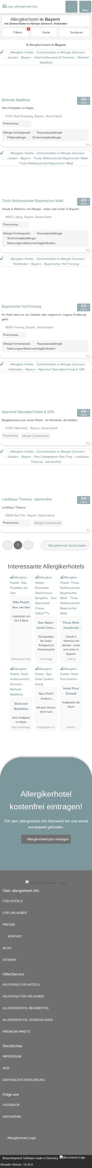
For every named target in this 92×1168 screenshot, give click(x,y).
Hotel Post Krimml (71, 691)
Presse (9, 924)
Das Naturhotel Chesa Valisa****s (46, 626)
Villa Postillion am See (21, 604)
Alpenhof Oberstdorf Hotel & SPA (28, 412)
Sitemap (9, 960)
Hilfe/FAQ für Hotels (21, 984)
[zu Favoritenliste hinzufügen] (5, 55)
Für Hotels (13, 901)
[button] (8, 545)
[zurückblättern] (11, 73)
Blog (7, 948)
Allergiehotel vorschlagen (28, 1020)
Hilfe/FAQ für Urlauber (23, 996)
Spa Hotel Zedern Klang (46, 697)
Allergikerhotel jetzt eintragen (48, 839)
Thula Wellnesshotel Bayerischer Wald (32, 201)
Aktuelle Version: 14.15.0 (16, 1164)
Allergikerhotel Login (21, 1138)
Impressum (12, 1056)
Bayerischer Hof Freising (21, 306)
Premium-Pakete (16, 1031)
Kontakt (14, 936)
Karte (46, 32)
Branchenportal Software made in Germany (29, 1158)
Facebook (11, 1105)
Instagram (12, 1116)
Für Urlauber (15, 913)
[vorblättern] (81, 73)
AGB (6, 1068)
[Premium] (83, 570)
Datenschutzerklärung (24, 1080)
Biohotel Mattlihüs (16, 100)
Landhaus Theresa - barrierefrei (27, 499)
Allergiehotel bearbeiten (25, 1008)
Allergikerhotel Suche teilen (66, 545)
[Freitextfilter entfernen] (71, 6)
